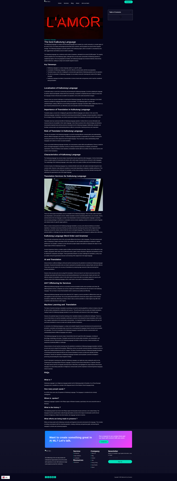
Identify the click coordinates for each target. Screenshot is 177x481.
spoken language (90, 217)
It (49, 46)
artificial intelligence (58, 263)
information (95, 121)
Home (59, 3)
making (55, 60)
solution (50, 277)
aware (93, 230)
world (47, 46)
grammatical (55, 172)
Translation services (67, 338)
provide (86, 275)
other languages (87, 158)
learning (94, 267)
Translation (50, 72)
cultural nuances (96, 148)
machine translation (61, 318)
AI (63, 263)
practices (57, 225)
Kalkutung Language (50, 39)
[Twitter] (50, 477)
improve (57, 267)
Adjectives (88, 251)
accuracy (79, 225)
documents (63, 125)
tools (62, 265)
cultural (51, 93)
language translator (76, 136)
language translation (72, 225)
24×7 (72, 294)
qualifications (89, 144)
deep (86, 138)
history (56, 46)
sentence (60, 243)
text (63, 138)
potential (46, 232)
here (51, 368)
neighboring (47, 58)
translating (82, 215)
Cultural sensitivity (55, 148)
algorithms (85, 308)
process (83, 265)
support (74, 103)
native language (67, 123)
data (88, 267)
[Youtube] (53, 477)
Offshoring (46, 286)
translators (72, 148)
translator (56, 74)
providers (89, 286)
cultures (87, 113)
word (78, 78)
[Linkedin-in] (48, 477)
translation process (76, 232)
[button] (130, 12)
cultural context (59, 230)
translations (54, 150)
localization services (60, 215)
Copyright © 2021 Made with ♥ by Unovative (123, 477)
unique (60, 44)
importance (47, 228)
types (54, 213)
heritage (46, 48)
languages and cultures (58, 136)
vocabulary (87, 146)
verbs (58, 251)
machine (53, 308)
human (88, 318)
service (91, 220)
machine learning (71, 263)
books (96, 215)
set (76, 158)
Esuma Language (66, 362)
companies (59, 288)
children (57, 415)
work (79, 105)
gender (52, 251)
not (54, 123)
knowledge (58, 117)
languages (80, 113)
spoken (80, 44)
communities (85, 56)
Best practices (58, 340)
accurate (63, 140)
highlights (83, 364)
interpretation (49, 215)
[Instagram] (55, 477)
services (65, 213)
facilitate (46, 127)
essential (63, 115)
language (72, 44)
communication (79, 70)
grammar (86, 78)
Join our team (85, 3)
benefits (61, 121)
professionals (54, 105)
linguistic (99, 46)
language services (59, 286)
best (54, 225)
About (77, 3)
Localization (51, 70)
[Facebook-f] (46, 477)
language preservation (61, 101)
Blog (72, 3)
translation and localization (80, 354)
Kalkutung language (51, 44)
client (56, 296)
